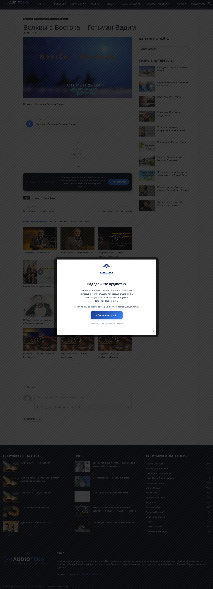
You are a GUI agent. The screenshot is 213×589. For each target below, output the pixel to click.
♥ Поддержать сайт (107, 315)
